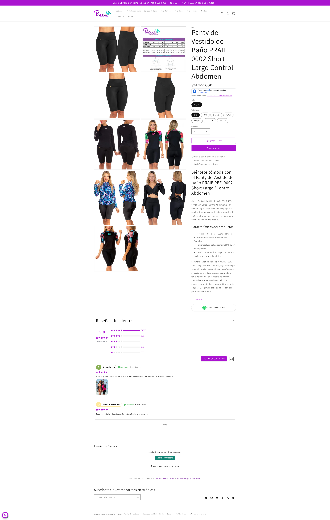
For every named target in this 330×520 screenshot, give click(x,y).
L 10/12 (216, 115)
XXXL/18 (210, 121)
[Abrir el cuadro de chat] (5, 515)
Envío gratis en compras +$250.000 (219, 95)
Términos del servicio (166, 514)
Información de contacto (198, 514)
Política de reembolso (131, 514)
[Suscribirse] (137, 497)
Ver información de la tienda (206, 164)
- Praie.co (118, 514)
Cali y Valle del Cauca (164, 478)
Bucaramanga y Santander (189, 478)
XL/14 (228, 115)
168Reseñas (102, 341)
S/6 (195, 115)
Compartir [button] (198, 299)
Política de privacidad (149, 514)
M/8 (205, 115)
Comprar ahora (214, 148)
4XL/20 (223, 121)
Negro (196, 105)
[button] (222, 13)
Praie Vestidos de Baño (107, 514)
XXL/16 (197, 121)
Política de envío (181, 514)
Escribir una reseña (165, 457)
